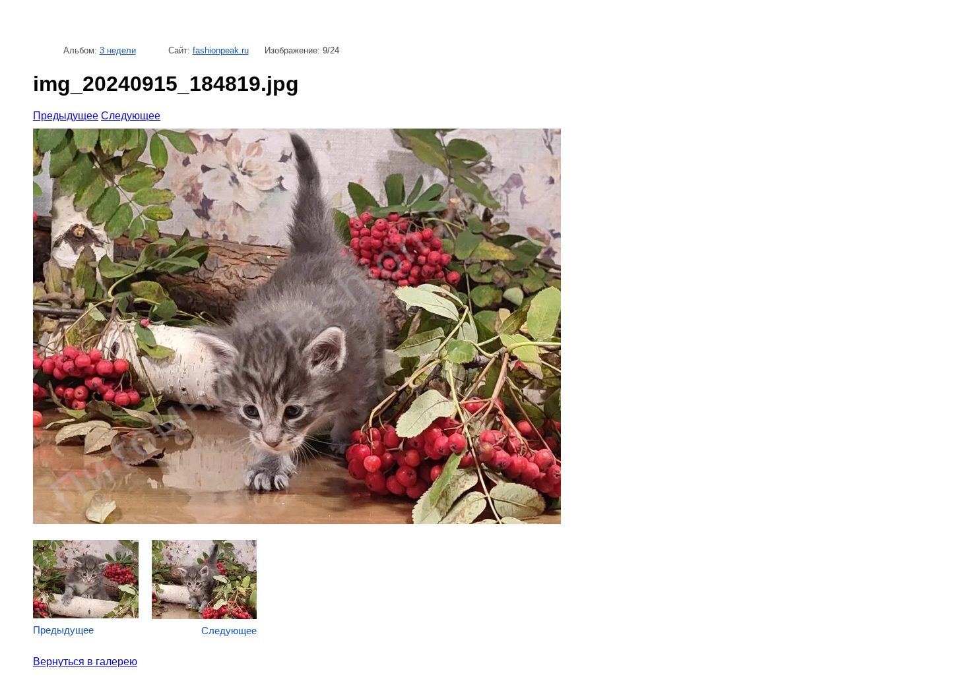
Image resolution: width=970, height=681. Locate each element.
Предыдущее (65, 115)
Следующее (130, 115)
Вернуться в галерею (85, 661)
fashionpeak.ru (221, 50)
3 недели (118, 50)
